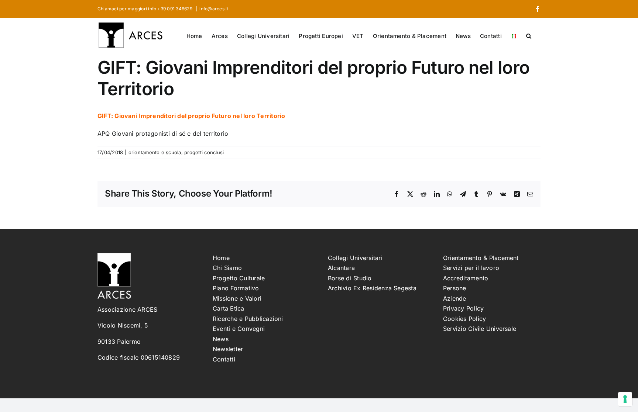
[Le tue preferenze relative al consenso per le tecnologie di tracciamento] (625, 399)
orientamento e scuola (154, 152)
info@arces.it (213, 8)
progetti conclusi (204, 152)
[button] (528, 35)
